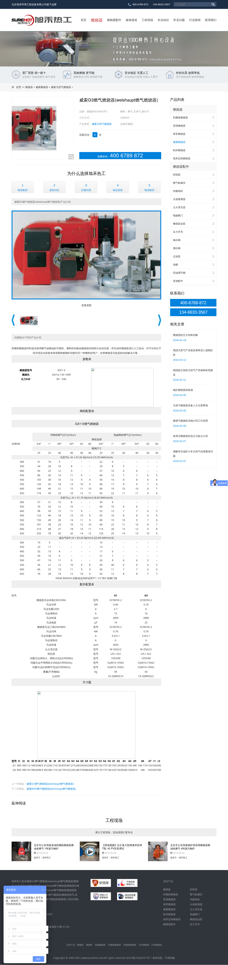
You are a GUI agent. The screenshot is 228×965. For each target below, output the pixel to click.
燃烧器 (97, 20)
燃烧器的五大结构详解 (185, 335)
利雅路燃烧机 (129, 944)
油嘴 (175, 264)
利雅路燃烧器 (180, 117)
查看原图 (86, 305)
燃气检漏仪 (179, 182)
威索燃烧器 (42, 87)
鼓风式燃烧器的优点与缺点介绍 (190, 436)
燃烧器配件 (114, 20)
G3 (14, 770)
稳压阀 (176, 240)
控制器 (176, 174)
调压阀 (176, 248)
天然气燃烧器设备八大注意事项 (190, 405)
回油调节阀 (179, 272)
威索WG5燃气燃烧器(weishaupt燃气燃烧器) (51, 788)
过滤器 (176, 256)
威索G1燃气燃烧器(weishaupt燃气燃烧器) (50, 783)
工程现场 (147, 20)
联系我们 (210, 20)
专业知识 (163, 20)
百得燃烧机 (156, 944)
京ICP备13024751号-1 (139, 957)
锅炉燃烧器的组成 (183, 390)
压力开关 (178, 231)
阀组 (94, 439)
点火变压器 (179, 207)
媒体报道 (131, 20)
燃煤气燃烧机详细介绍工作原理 (190, 420)
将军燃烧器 (179, 133)
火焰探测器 (179, 199)
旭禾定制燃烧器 (181, 158)
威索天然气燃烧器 (61, 87)
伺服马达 (35, 658)
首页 (83, 20)
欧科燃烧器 (179, 150)
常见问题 (179, 20)
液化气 (62, 537)
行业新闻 (195, 20)
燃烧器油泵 (179, 223)
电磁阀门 (178, 215)
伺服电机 (178, 191)
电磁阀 (117, 435)
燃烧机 (89, 944)
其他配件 (178, 281)
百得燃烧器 (179, 125)
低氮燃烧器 (100, 944)
